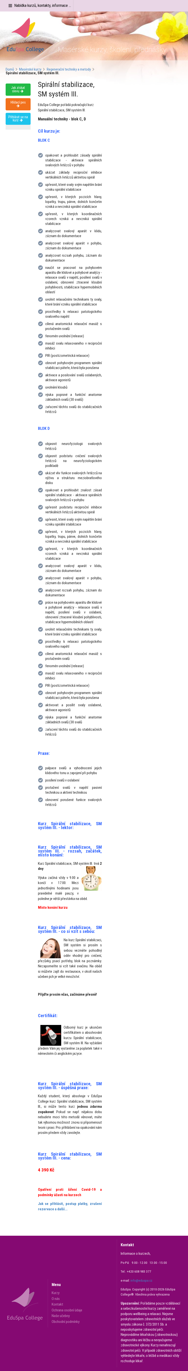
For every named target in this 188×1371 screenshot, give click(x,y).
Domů (10, 69)
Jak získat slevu (18, 89)
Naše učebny (61, 1316)
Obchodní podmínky (66, 1321)
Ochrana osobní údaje (67, 1310)
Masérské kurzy (30, 69)
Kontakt (57, 1304)
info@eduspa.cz (141, 1280)
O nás (56, 1299)
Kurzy (55, 1293)
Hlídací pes (18, 102)
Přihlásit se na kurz (18, 118)
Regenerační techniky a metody (69, 69)
